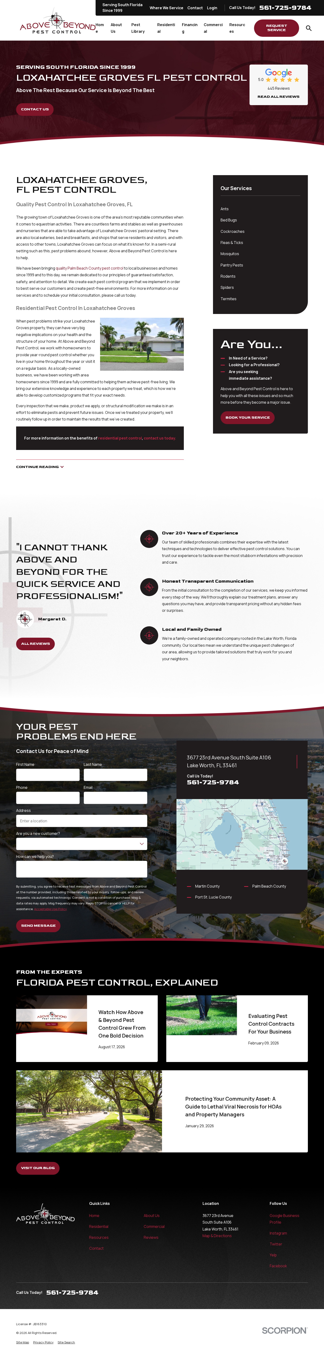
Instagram (278, 1233)
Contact (195, 7)
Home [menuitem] (100, 28)
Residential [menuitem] (166, 28)
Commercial (154, 1226)
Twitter (276, 1244)
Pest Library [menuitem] (138, 28)
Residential (98, 1226)
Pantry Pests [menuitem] (232, 265)
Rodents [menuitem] (228, 276)
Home (94, 1215)
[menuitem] (22, 1342)
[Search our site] (309, 28)
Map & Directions (217, 1235)
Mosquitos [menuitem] (230, 253)
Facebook (278, 1265)
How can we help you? (35, 856)
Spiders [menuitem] (227, 287)
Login (212, 7)
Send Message (38, 925)
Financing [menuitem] (190, 28)
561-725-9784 (285, 8)
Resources (99, 1237)
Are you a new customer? (38, 833)
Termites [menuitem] (228, 298)
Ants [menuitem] (225, 208)
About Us (152, 1215)
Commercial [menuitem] (213, 28)
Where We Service (166, 7)
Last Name (93, 765)
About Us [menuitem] (116, 28)
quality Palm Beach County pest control (89, 268)
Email (88, 787)
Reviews (151, 1237)
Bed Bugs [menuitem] (229, 220)
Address (23, 810)
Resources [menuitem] (237, 28)
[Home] (58, 20)
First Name (25, 765)
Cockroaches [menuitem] (233, 231)
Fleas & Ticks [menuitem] (232, 242)
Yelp (273, 1255)
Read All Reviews (279, 96)
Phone (22, 787)
